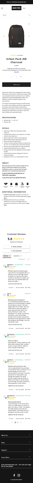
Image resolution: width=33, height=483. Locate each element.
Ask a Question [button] (17, 251)
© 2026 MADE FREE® (16, 479)
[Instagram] (19, 475)
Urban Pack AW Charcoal (15, 284)
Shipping (9, 68)
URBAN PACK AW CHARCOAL (16, 386)
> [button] (20, 422)
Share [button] (11, 287)
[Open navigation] (6, 8)
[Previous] (4, 36)
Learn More (12, 175)
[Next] (29, 36)
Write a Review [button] (17, 246)
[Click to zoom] (29, 24)
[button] (26, 287)
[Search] (29, 15)
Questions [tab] (16, 256)
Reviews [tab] (5, 256)
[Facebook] (14, 475)
